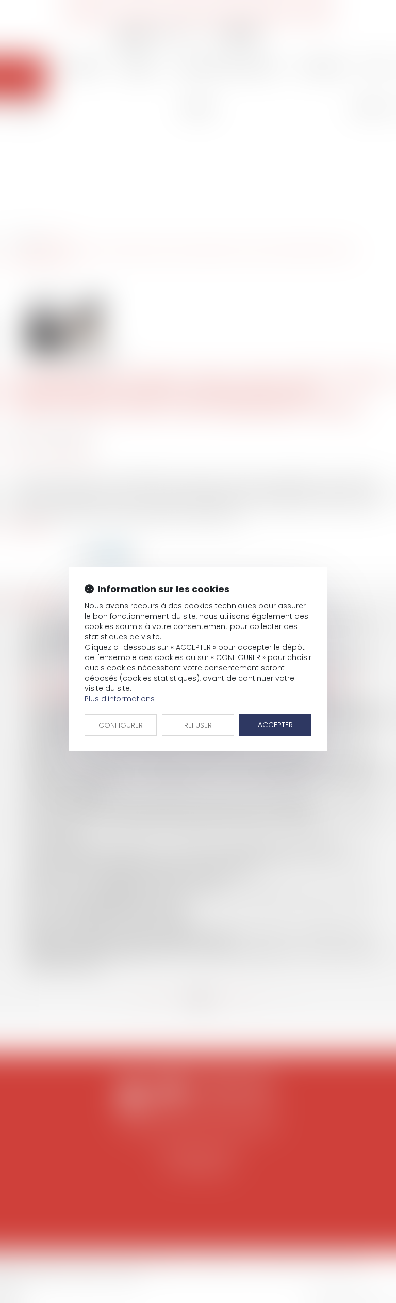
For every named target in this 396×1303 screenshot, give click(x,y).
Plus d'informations (120, 699)
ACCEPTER (275, 724)
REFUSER (198, 725)
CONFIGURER (120, 725)
